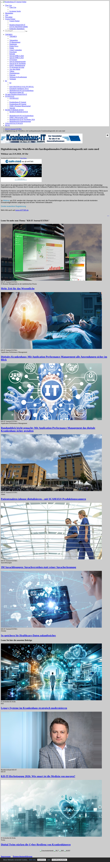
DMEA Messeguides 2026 (18, 117)
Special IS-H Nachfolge (17, 63)
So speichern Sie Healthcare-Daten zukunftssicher (28, 635)
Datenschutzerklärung (22, 856)
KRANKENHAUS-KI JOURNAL (21, 87)
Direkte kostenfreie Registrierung (13, 206)
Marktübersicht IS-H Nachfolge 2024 (22, 119)
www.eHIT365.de (22, 210)
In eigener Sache (15, 11)
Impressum (6, 856)
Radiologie (13, 44)
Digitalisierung (14, 73)
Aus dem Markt (14, 69)
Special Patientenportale (17, 61)
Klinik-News (13, 46)
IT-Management (14, 42)
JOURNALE (9, 96)
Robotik (12, 54)
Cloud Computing (15, 50)
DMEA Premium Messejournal (20, 106)
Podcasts (12, 75)
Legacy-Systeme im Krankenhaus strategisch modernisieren (34, 708)
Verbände (12, 79)
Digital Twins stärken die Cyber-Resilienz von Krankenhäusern (36, 844)
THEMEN (8, 34)
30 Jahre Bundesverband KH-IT (16, 94)
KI (6, 81)
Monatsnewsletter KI (16, 92)
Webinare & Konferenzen (18, 77)
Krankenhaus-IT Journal (17, 102)
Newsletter (8, 17)
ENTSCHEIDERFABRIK (18, 27)
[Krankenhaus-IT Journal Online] (14, 2)
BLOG (7, 125)
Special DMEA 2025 (16, 58)
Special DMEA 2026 (16, 56)
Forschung (13, 52)
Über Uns (8, 5)
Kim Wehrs (23, 158)
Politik (11, 48)
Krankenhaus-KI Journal (17, 104)
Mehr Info (32, 860)
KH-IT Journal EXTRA (13, 129)
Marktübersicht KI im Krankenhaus (21, 90)
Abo (6, 15)
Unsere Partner (10, 19)
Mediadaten (9, 13)
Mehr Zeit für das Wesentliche (18, 288)
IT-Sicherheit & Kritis (16, 67)
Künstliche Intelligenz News (19, 89)
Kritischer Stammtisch (16, 29)
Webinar (6, 200)
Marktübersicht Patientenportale (20, 121)
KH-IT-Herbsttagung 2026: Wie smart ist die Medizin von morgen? (38, 776)
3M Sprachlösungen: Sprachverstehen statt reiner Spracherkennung (38, 567)
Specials (12, 108)
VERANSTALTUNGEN (14, 123)
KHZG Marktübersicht (17, 65)
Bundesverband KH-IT (17, 25)
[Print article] (108, 215)
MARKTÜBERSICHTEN (14, 110)
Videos (11, 71)
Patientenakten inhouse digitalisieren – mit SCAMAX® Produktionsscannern (43, 499)
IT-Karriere (13, 60)
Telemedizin (13, 40)
